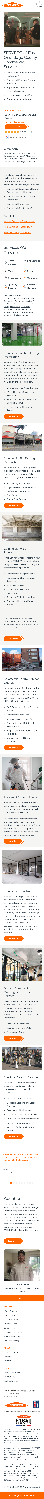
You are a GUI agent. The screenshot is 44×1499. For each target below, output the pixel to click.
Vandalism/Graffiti (11, 315)
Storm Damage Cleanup (17, 232)
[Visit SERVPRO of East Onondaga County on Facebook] (25, 1298)
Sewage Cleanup (11, 298)
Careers (7, 1356)
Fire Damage (9, 1315)
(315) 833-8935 (15, 127)
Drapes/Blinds (21, 309)
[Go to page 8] (30, 1183)
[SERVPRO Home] (12, 4)
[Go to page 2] (14, 1183)
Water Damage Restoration (19, 221)
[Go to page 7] (27, 1183)
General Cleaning (11, 1340)
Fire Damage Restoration (18, 226)
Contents (24, 315)
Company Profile (11, 1352)
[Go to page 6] (24, 1183)
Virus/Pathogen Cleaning (21, 301)
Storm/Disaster (10, 1324)
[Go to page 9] (32, 1183)
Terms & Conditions (12, 1372)
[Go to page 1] (11, 1183)
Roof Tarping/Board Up (22, 312)
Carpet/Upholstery (31, 304)
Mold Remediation (12, 1319)
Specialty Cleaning (12, 1336)
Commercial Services (13, 1332)
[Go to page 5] (22, 1183)
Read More (12, 1241)
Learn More (13, 416)
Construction (9, 1328)
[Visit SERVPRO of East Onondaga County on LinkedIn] (20, 1298)
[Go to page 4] (19, 1183)
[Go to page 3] (16, 1183)
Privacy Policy (9, 1377)
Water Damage (10, 1311)
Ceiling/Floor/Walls (12, 307)
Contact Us (8, 1361)
